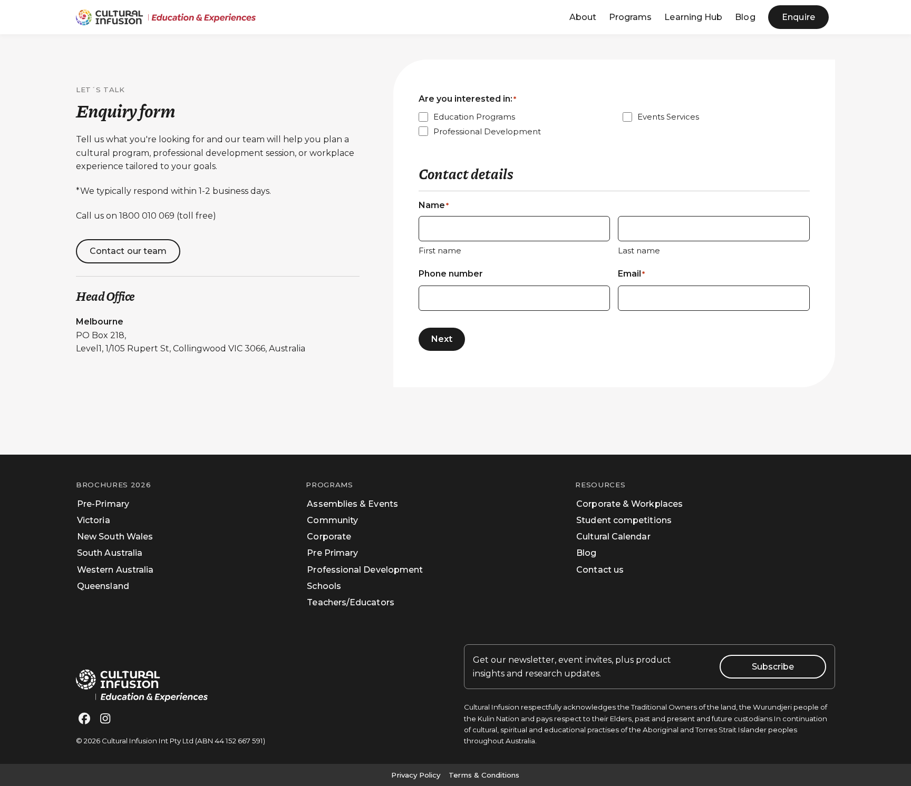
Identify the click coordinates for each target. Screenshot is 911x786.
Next (441, 339)
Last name (639, 250)
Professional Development (487, 131)
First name (440, 250)
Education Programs (474, 117)
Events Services (668, 117)
